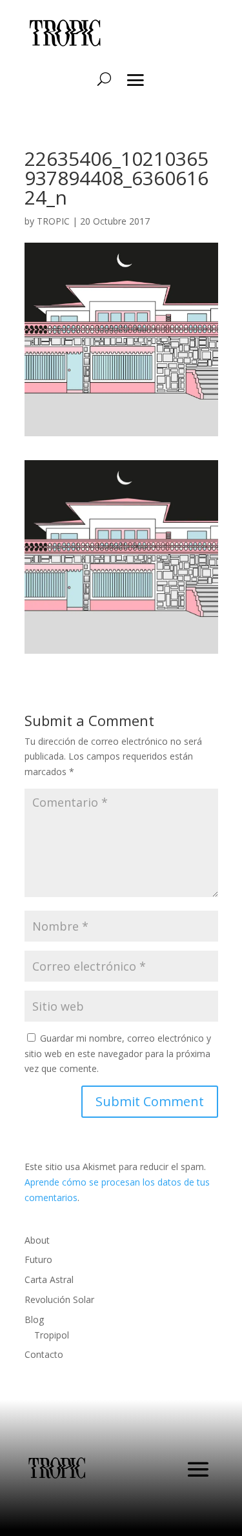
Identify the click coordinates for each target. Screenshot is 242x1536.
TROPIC (53, 221)
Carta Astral (49, 1279)
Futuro (38, 1259)
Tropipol (51, 1335)
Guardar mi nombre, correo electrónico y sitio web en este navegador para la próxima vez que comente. (118, 1053)
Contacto (44, 1354)
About (37, 1240)
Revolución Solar (59, 1299)
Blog (34, 1319)
